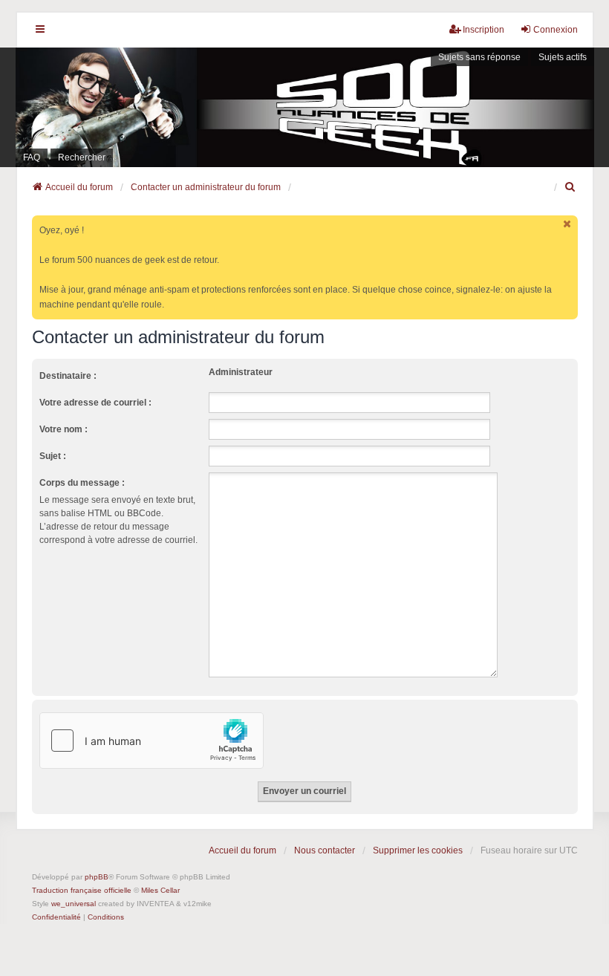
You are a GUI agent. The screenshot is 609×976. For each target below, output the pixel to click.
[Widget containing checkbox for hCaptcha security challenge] (151, 740)
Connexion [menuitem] (555, 30)
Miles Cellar (160, 890)
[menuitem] (571, 187)
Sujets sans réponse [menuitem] (479, 57)
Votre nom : (63, 429)
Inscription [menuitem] (483, 30)
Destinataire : (68, 376)
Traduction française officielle (81, 890)
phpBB (96, 877)
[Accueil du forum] (304, 107)
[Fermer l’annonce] (568, 224)
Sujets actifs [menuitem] (562, 57)
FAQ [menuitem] (31, 157)
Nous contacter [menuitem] (324, 850)
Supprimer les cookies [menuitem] (418, 850)
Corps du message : (82, 483)
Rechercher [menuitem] (81, 157)
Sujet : (52, 456)
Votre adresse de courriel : (95, 402)
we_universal (73, 903)
